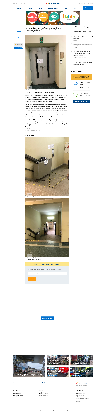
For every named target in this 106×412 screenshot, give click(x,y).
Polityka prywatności (17, 393)
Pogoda (30, 8)
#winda (34, 259)
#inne (39, 259)
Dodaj (32, 279)
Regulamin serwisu (16, 396)
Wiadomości (19, 8)
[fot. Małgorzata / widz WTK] (47, 62)
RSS (13, 398)
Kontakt (89, 8)
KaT (30, 128)
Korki (65, 8)
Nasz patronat (15, 392)
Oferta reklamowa (16, 390)
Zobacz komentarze (47, 318)
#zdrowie (28, 259)
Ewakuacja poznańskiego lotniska (82, 31)
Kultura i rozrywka (53, 8)
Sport (40, 8)
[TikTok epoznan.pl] (19, 3)
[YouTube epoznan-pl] (24, 3)
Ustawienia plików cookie (18, 395)
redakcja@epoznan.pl (43, 392)
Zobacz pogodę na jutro (81, 101)
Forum (74, 8)
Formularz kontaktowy (43, 395)
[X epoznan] (21, 3)
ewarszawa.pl (51, 410)
